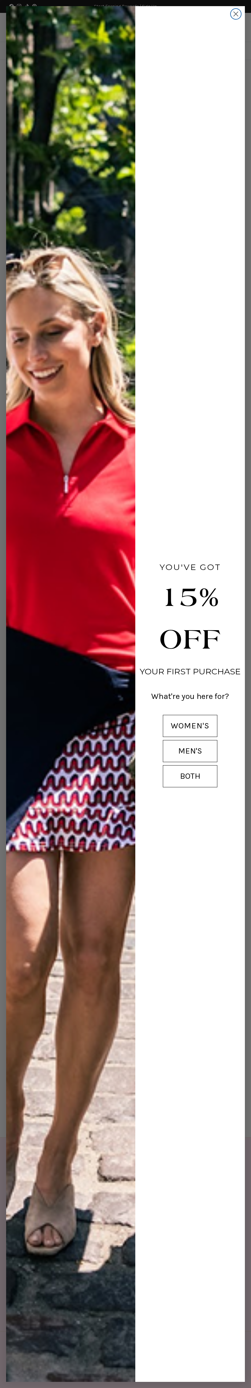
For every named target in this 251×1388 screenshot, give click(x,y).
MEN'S (190, 751)
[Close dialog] (235, 14)
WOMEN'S (190, 726)
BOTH (190, 776)
